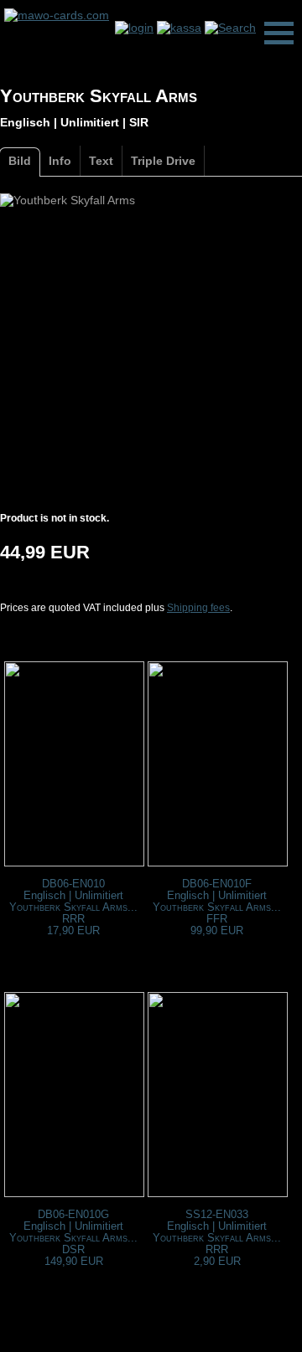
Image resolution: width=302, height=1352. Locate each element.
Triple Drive (163, 160)
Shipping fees (198, 608)
